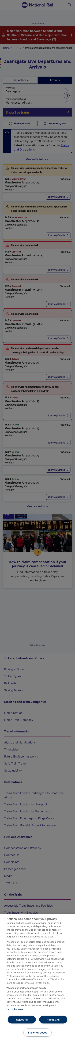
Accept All (53, 1019)
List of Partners (14, 1009)
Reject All (22, 1019)
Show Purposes (37, 1032)
